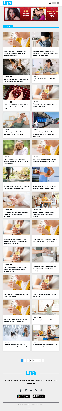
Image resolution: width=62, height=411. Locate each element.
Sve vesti (16, 380)
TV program (31, 383)
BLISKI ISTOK (8, 380)
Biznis (28, 380)
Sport (33, 380)
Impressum (24, 404)
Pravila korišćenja (31, 404)
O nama (19, 404)
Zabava (48, 380)
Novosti (22, 380)
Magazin (54, 380)
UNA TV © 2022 (30, 408)
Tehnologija (40, 380)
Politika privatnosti (40, 404)
